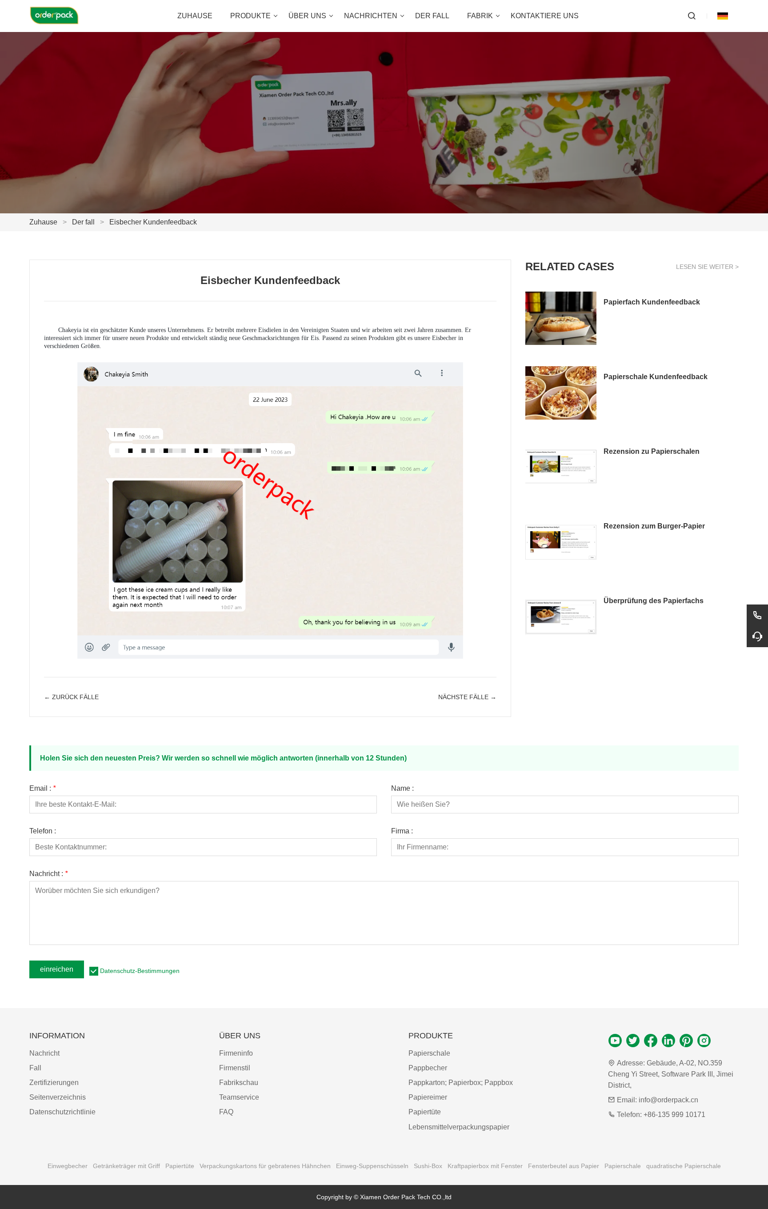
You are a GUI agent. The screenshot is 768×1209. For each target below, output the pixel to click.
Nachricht (44, 1053)
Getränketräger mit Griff (126, 1165)
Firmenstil (234, 1068)
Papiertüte (424, 1112)
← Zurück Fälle (71, 697)
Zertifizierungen (54, 1082)
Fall (35, 1068)
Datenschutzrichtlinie (62, 1112)
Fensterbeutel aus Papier (563, 1165)
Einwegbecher (68, 1165)
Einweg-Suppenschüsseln (372, 1165)
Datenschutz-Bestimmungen (140, 970)
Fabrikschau (238, 1082)
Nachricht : (48, 873)
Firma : (402, 831)
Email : (42, 788)
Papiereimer (427, 1097)
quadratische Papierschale (683, 1165)
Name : (402, 788)
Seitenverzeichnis (57, 1097)
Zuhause (43, 222)
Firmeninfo (236, 1053)
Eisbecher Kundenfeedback (153, 222)
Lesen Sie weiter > (707, 266)
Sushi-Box (428, 1165)
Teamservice (239, 1097)
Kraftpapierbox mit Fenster (485, 1165)
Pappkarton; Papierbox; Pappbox (460, 1082)
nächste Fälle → (467, 697)
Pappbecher (427, 1068)
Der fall (83, 222)
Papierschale (429, 1053)
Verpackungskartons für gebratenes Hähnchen (265, 1165)
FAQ (226, 1112)
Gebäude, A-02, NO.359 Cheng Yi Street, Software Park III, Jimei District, (670, 1074)
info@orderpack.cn (668, 1100)
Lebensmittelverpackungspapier (458, 1127)
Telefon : (42, 831)
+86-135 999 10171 (674, 1114)
